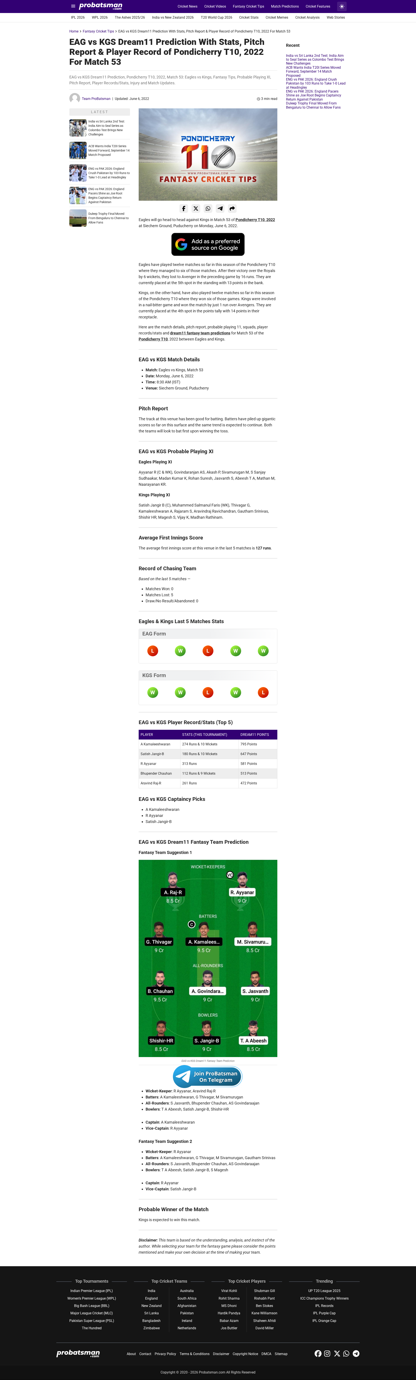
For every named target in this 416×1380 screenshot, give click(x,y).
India (151, 1291)
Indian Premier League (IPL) (91, 1291)
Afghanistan (186, 1306)
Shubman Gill (264, 1291)
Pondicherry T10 (153, 339)
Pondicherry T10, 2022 (255, 219)
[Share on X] (196, 208)
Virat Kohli (229, 1291)
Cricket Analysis (307, 17)
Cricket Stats (248, 17)
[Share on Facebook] (183, 208)
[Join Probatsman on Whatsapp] (347, 1356)
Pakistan (187, 1313)
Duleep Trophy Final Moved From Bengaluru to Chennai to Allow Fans (108, 218)
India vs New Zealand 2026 (173, 17)
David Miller (264, 1328)
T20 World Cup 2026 (216, 17)
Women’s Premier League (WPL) (91, 1298)
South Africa (187, 1298)
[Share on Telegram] (220, 208)
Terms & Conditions (195, 1354)
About (131, 1354)
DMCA (266, 1354)
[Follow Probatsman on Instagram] (328, 1356)
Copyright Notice (245, 1354)
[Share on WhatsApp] (208, 208)
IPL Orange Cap (324, 1321)
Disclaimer (221, 1354)
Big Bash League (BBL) (91, 1306)
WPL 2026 (100, 17)
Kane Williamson (264, 1313)
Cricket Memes (277, 17)
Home (73, 31)
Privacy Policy (165, 1354)
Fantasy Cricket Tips (248, 6)
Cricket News (187, 6)
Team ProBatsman (96, 99)
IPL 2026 (78, 17)
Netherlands (187, 1328)
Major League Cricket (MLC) (91, 1313)
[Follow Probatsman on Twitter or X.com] (337, 1356)
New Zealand (151, 1306)
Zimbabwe (151, 1328)
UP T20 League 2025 (324, 1291)
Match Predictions (285, 6)
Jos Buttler (229, 1328)
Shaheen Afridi (264, 1321)
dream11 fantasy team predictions (200, 333)
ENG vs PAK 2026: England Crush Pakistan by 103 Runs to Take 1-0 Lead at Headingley (109, 173)
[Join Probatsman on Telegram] (356, 1356)
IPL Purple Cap (324, 1313)
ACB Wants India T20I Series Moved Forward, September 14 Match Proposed (109, 150)
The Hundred (92, 1328)
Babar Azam (229, 1321)
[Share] (232, 208)
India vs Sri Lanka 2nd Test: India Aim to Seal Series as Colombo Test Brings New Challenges (315, 60)
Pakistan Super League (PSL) (91, 1321)
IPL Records (324, 1306)
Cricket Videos (215, 6)
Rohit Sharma (229, 1298)
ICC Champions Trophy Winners (324, 1298)
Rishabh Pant (264, 1298)
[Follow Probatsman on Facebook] (318, 1356)
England (151, 1298)
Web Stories (336, 17)
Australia (187, 1291)
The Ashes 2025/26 (130, 17)
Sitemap (281, 1354)
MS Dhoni (229, 1306)
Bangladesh (151, 1321)
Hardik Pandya (229, 1313)
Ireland (187, 1321)
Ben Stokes (264, 1306)
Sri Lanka (151, 1313)
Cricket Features (318, 6)
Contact (145, 1354)
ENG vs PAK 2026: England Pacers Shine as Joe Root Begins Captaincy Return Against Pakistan (313, 95)
